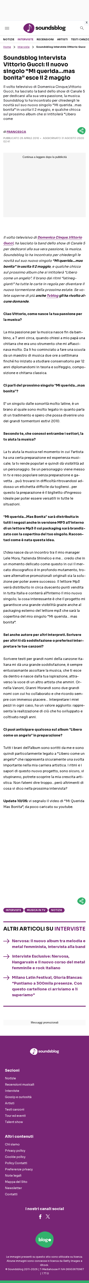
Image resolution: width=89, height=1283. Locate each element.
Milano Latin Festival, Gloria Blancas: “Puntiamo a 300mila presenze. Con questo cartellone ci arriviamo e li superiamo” (47, 986)
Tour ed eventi (15, 1116)
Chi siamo (12, 1144)
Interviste (25, 39)
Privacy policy (15, 1150)
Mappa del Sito (16, 1182)
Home (7, 46)
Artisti (62, 39)
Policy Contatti (16, 1163)
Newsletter (13, 1188)
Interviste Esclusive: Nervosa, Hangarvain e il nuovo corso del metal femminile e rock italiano (48, 962)
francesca (16, 132)
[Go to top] (81, 1269)
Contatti (11, 1194)
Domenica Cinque (52, 237)
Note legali (13, 1175)
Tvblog (52, 295)
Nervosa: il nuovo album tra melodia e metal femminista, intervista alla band (48, 944)
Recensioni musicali (19, 1084)
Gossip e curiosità (18, 1097)
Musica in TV (36, 910)
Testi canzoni (14, 1109)
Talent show (14, 1122)
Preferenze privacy (19, 1169)
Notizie (8, 39)
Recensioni (45, 39)
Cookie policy (15, 1157)
